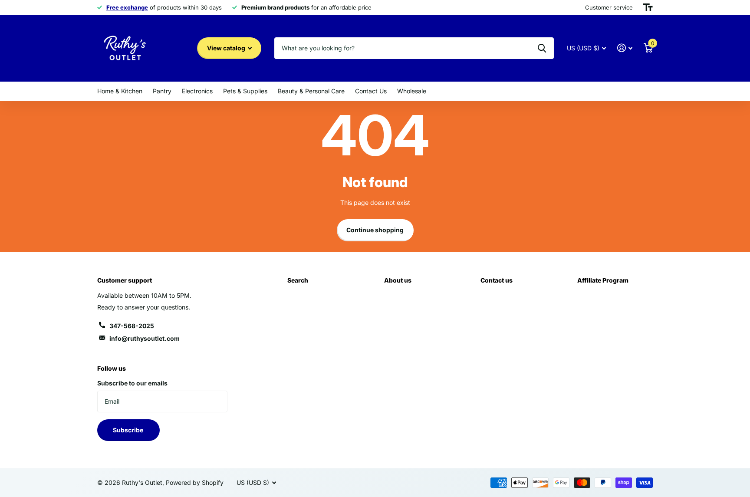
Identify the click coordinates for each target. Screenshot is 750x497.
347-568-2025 (131, 325)
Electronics (197, 91)
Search (297, 280)
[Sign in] (625, 48)
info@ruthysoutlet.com (144, 338)
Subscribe (129, 430)
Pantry (162, 91)
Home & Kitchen (119, 91)
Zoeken (542, 48)
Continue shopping (375, 230)
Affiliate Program (602, 280)
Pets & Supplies (245, 91)
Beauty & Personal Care (311, 91)
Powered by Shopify (195, 482)
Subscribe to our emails (132, 383)
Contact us (496, 280)
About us (397, 280)
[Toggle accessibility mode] (648, 7)
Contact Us (371, 91)
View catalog (227, 48)
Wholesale (411, 91)
